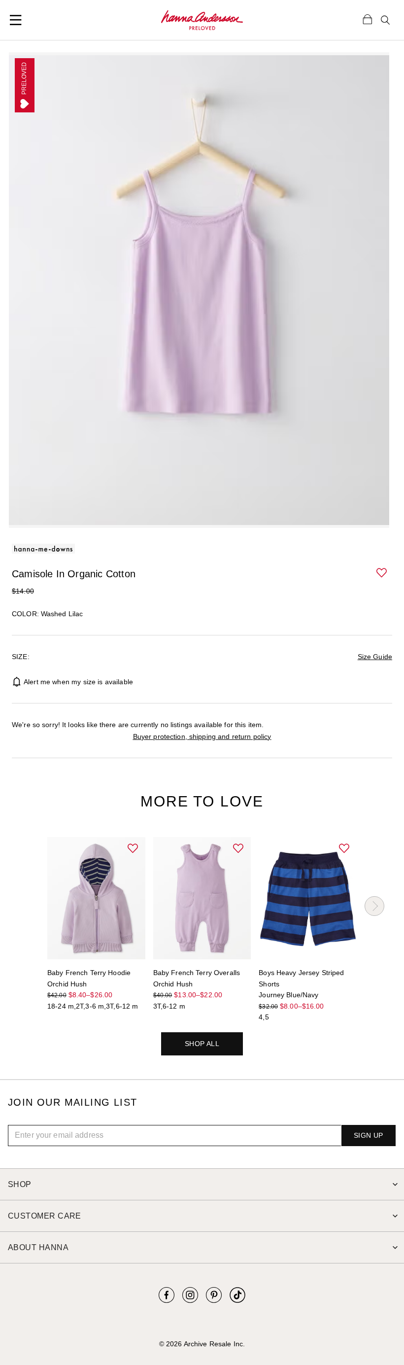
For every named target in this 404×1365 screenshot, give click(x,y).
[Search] (385, 20)
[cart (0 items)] (367, 18)
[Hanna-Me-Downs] (202, 20)
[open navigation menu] (16, 20)
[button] (382, 573)
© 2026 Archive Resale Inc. (202, 1344)
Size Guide (375, 657)
